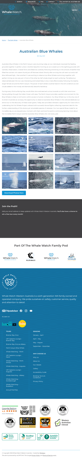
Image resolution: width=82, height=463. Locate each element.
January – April (38, 335)
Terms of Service (48, 455)
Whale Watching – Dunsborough (12, 380)
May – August (38, 342)
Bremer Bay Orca (12, 335)
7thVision (42, 453)
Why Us (36, 357)
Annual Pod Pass (12, 390)
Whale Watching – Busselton (12, 385)
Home (4, 40)
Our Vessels (37, 365)
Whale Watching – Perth (14, 352)
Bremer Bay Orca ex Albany (16, 344)
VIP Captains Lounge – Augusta (14, 371)
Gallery (35, 368)
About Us (36, 361)
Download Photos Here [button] (14, 193)
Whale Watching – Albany (15, 375)
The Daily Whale (13, 40)
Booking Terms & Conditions (39, 377)
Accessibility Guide (39, 372)
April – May (37, 339)
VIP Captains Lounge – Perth (14, 356)
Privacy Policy (38, 381)
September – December (41, 346)
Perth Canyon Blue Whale (15, 348)
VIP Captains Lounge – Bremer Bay (14, 339)
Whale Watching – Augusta (15, 366)
